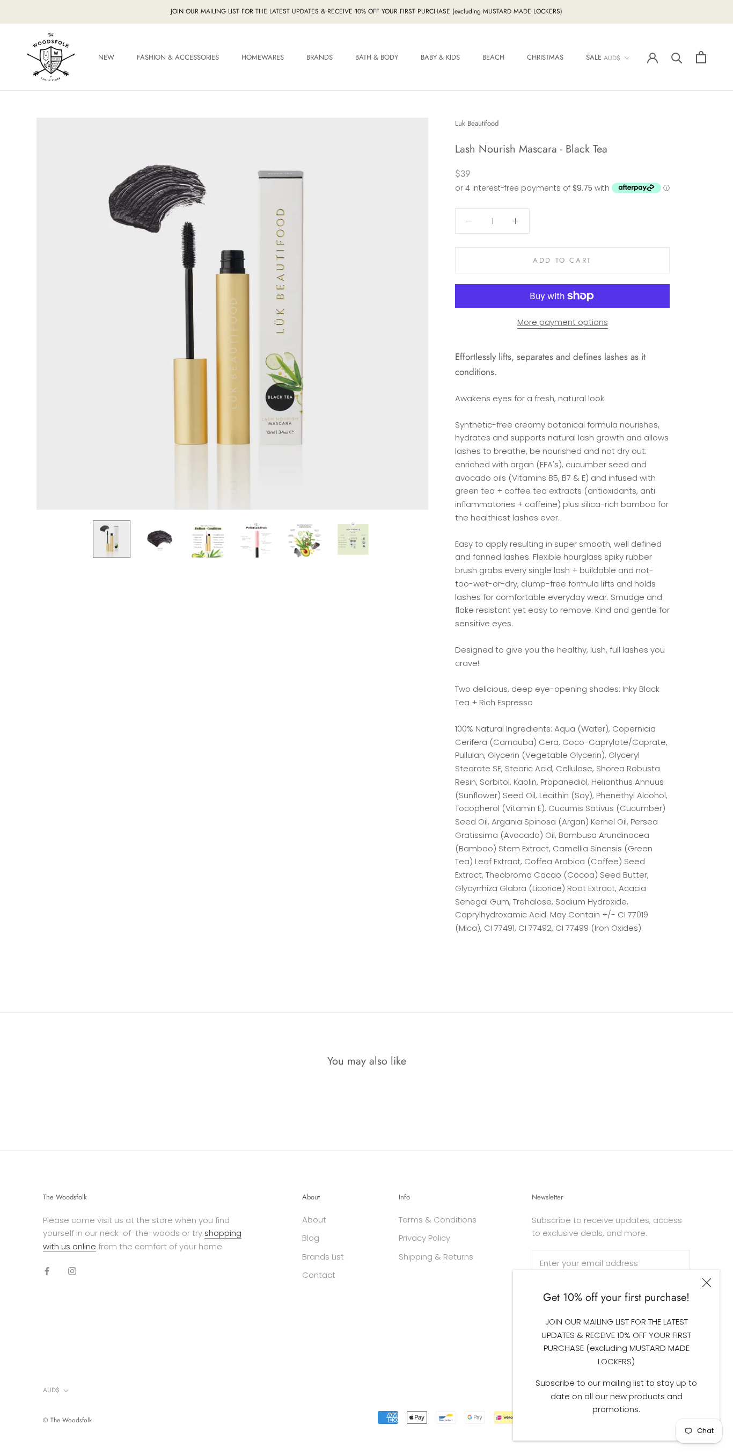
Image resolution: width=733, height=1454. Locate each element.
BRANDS (319, 57)
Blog (310, 1237)
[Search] (677, 57)
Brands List (323, 1256)
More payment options (562, 322)
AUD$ (612, 57)
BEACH (493, 57)
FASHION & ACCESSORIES (178, 57)
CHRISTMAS (545, 57)
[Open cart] (701, 57)
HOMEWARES (262, 57)
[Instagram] (72, 1271)
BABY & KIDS (440, 57)
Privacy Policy (424, 1237)
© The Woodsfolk (67, 1420)
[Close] (707, 1282)
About (314, 1219)
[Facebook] (47, 1271)
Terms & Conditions (438, 1219)
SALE (594, 57)
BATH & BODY (376, 57)
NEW (106, 57)
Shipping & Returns (436, 1256)
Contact (318, 1275)
